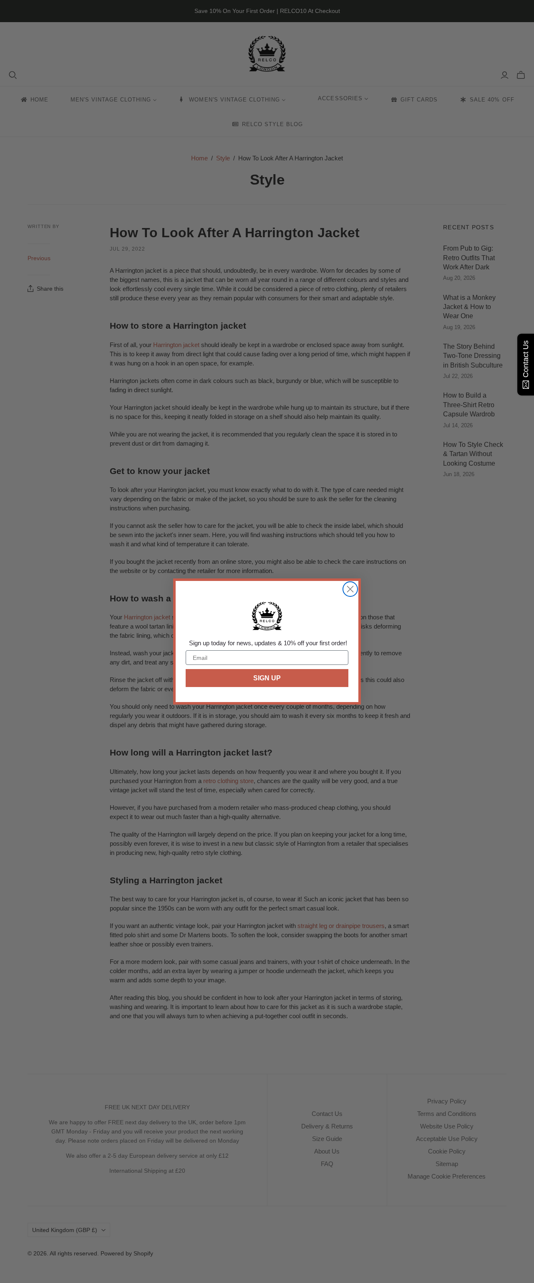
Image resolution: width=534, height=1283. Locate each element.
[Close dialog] (350, 589)
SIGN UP (267, 678)
